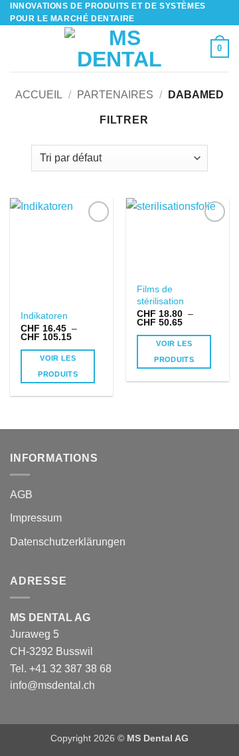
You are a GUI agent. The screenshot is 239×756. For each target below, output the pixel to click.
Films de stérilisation (160, 295)
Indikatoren (44, 316)
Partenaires (115, 94)
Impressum (36, 517)
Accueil (38, 94)
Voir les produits (58, 366)
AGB (21, 494)
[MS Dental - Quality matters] (119, 48)
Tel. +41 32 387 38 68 (61, 668)
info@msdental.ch (52, 685)
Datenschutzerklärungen (67, 541)
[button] (18, 49)
